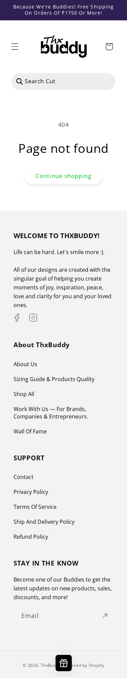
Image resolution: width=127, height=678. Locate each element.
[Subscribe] (105, 616)
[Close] (106, 81)
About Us (25, 364)
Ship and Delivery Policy (44, 521)
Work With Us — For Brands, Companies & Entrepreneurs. (51, 412)
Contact (24, 477)
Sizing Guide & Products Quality (54, 379)
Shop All (24, 394)
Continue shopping (63, 176)
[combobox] (63, 81)
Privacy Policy (31, 492)
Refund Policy (31, 536)
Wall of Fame (30, 431)
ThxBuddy (51, 665)
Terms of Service (35, 507)
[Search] (20, 81)
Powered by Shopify (83, 665)
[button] (15, 46)
